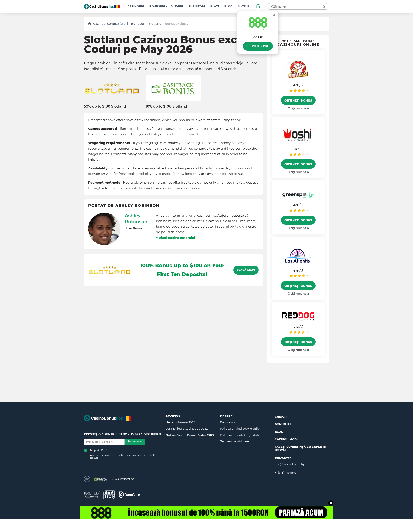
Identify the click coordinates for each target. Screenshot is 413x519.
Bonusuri (157, 6)
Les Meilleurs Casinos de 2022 (187, 428)
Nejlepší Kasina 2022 (180, 422)
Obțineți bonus (257, 46)
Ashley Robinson (136, 218)
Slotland (155, 24)
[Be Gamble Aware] (92, 494)
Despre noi (228, 422)
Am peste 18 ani (98, 450)
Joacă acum (246, 270)
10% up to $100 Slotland (166, 106)
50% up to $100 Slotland (105, 106)
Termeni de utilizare (234, 441)
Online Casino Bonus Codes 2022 (190, 435)
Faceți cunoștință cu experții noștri (300, 448)
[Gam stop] (109, 494)
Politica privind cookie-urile (240, 428)
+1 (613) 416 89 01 (286, 472)
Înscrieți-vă (135, 442)
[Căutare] (323, 6)
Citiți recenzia (298, 108)
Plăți (214, 6)
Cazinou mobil (287, 439)
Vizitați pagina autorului (175, 238)
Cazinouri (136, 6)
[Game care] (129, 494)
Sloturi (244, 6)
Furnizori (197, 6)
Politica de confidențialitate (240, 435)
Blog (228, 6)
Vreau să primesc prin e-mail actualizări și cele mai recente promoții (122, 456)
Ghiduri (177, 6)
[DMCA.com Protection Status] (100, 479)
